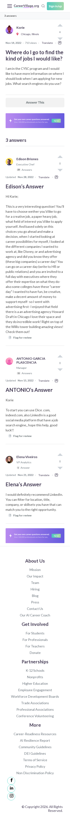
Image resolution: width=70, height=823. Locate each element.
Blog (35, 596)
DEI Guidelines (35, 753)
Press (35, 602)
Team (35, 583)
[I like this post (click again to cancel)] (59, 25)
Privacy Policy (35, 766)
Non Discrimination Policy (35, 773)
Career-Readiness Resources (35, 734)
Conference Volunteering (35, 716)
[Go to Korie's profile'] (10, 34)
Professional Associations (35, 709)
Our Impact (35, 576)
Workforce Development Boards (35, 696)
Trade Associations (35, 703)
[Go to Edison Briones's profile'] (10, 166)
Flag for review (21, 337)
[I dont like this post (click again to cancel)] (59, 169)
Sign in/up (55, 6)
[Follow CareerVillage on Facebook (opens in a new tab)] (11, 781)
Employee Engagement (35, 690)
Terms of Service (35, 760)
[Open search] (43, 6)
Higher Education (35, 683)
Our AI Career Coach (35, 615)
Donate (35, 653)
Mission (35, 570)
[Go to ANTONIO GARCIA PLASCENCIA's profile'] (10, 367)
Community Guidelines (35, 747)
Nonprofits (35, 677)
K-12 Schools (35, 670)
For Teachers (35, 646)
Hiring (35, 589)
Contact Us (35, 609)
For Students (35, 633)
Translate (47, 42)
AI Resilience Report (35, 740)
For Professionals (35, 640)
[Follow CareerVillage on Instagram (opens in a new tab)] (11, 796)
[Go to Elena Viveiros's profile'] (10, 464)
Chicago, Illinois (29, 34)
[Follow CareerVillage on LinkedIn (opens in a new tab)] (11, 789)
